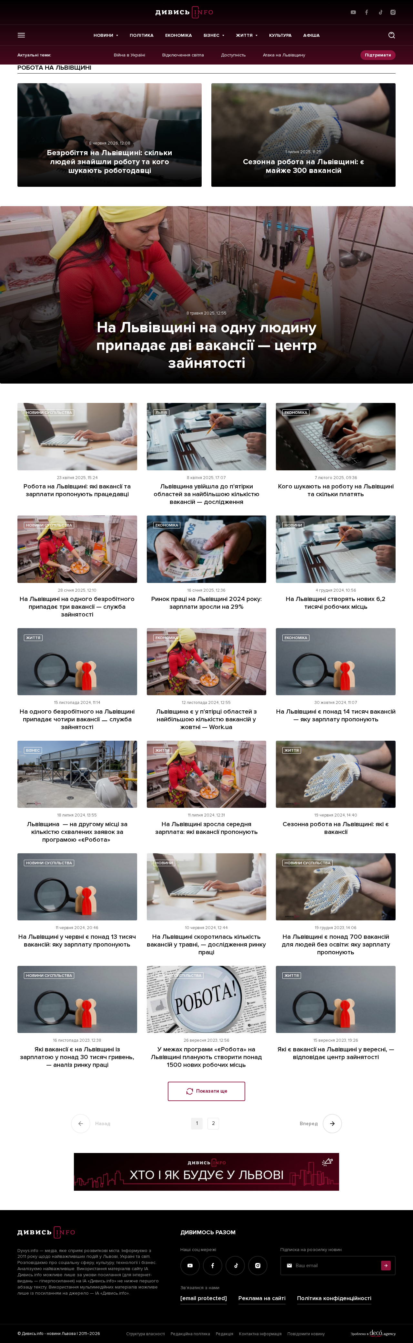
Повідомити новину (306, 1334)
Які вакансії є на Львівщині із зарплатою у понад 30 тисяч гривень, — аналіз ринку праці (77, 1057)
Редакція (224, 1334)
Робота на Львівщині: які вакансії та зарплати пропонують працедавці (77, 490)
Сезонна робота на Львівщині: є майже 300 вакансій (303, 166)
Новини (103, 35)
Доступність (233, 55)
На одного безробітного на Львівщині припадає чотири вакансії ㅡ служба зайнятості (77, 719)
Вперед (309, 1124)
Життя (244, 35)
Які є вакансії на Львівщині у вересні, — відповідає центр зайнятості (335, 1053)
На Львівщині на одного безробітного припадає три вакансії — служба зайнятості (77, 606)
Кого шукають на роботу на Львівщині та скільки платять (336, 490)
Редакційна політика (190, 1334)
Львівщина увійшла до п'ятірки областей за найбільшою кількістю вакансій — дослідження (206, 494)
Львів (161, 412)
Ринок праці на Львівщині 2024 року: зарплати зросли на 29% (206, 603)
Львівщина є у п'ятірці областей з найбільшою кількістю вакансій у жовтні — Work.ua (206, 719)
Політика (142, 35)
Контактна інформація (260, 1334)
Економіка (178, 35)
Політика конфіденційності (334, 1298)
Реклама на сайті (262, 1298)
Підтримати (378, 55)
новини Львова (61, 1333)
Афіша (311, 35)
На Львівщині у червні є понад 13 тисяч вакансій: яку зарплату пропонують (77, 940)
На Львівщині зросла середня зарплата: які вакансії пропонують (206, 828)
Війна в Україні (129, 55)
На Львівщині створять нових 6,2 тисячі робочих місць (336, 603)
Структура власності (145, 1334)
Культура (280, 35)
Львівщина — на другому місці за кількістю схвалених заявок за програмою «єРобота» (77, 832)
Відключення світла (183, 55)
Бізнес (211, 35)
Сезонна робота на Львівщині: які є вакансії (336, 828)
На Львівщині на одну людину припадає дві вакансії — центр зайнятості (206, 345)
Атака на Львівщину (284, 55)
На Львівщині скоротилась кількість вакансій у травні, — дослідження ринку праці (206, 944)
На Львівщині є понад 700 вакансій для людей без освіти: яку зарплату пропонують (336, 944)
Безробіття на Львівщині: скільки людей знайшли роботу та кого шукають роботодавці (109, 161)
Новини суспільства (49, 412)
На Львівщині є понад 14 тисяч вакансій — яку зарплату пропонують (336, 715)
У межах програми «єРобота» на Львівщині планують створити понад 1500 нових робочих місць (206, 1057)
